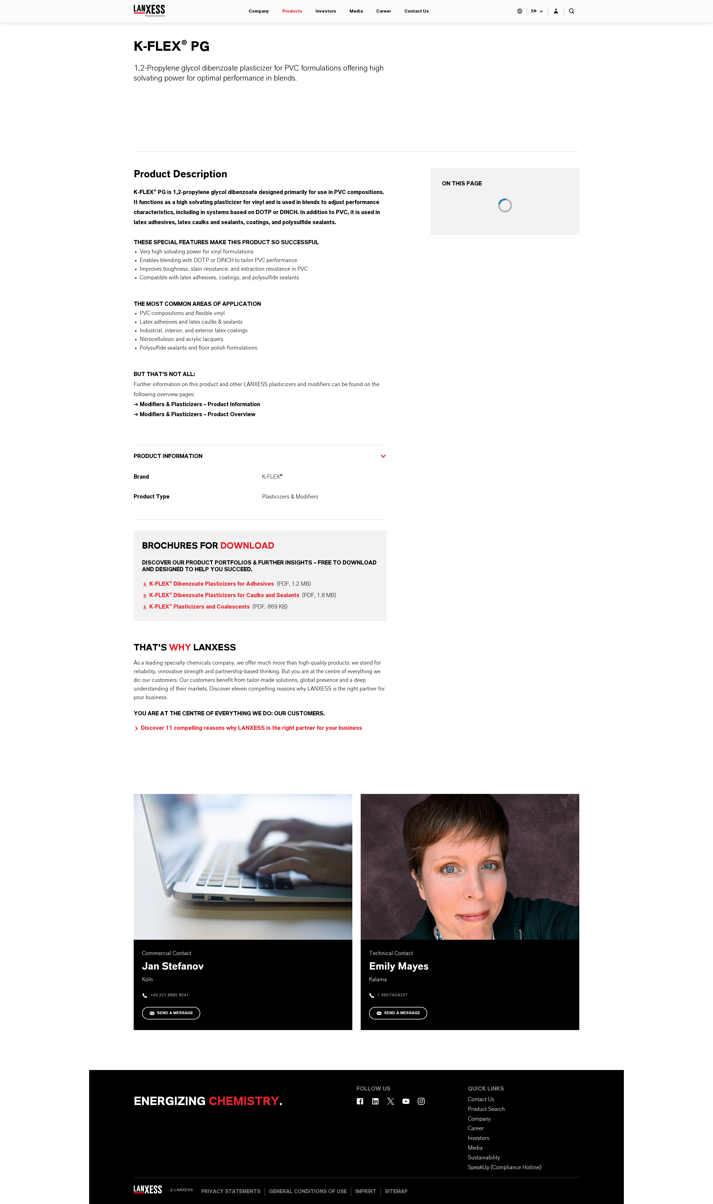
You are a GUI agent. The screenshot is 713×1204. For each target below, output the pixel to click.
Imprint (365, 1191)
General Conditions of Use (308, 1191)
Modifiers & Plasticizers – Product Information (200, 404)
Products (292, 11)
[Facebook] (359, 1101)
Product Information (168, 456)
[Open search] (571, 11)
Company (259, 11)
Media (356, 11)
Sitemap (396, 1191)
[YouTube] (405, 1101)
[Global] (520, 11)
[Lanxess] (152, 1191)
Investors (326, 11)
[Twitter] (390, 1101)
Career (383, 11)
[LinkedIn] (375, 1101)
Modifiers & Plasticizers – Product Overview (196, 414)
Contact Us (416, 11)
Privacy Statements (230, 1191)
